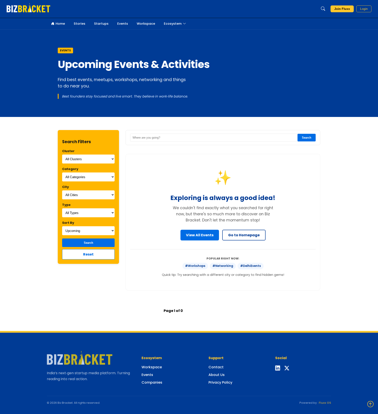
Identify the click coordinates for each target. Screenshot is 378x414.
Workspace (146, 23)
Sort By (68, 223)
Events (122, 23)
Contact (216, 367)
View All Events (200, 235)
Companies (152, 382)
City (65, 187)
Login (364, 8)
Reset (88, 254)
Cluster (68, 151)
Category (70, 169)
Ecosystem (173, 23)
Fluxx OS (325, 403)
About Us (216, 374)
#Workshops (195, 266)
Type (66, 205)
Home (60, 23)
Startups (101, 23)
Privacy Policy (220, 382)
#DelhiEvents (250, 266)
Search (88, 242)
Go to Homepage (244, 235)
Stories (79, 23)
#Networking (222, 266)
